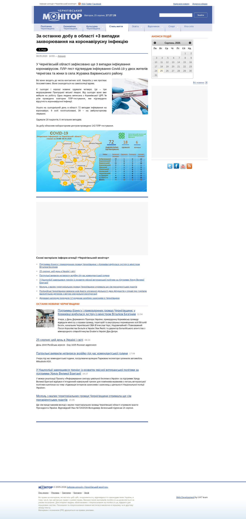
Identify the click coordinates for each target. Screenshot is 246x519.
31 (156, 75)
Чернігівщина (47, 27)
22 (184, 66)
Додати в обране (199, 4)
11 (161, 62)
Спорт (172, 26)
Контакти (77, 493)
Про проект (43, 493)
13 (173, 62)
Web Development (185, 497)
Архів (86, 493)
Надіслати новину (181, 4)
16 (190, 62)
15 (184, 62)
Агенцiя (62, 56)
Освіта (135, 26)
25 (161, 71)
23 (190, 66)
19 (167, 66)
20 (173, 66)
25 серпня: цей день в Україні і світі (57, 271)
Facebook (96, 4)
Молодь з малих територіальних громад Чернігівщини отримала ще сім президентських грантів (88, 287)
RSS (84, 4)
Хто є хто (189, 26)
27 (173, 71)
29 (184, 71)
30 (190, 71)
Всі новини (198, 82)
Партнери (66, 493)
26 (167, 71)
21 (178, 66)
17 (156, 66)
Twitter (89, 4)
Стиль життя (116, 26)
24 (156, 71)
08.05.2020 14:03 (45, 56)
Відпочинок (153, 26)
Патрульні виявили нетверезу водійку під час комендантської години (74, 275)
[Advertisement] (92, 228)
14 (178, 62)
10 (156, 62)
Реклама (55, 493)
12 (167, 62)
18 (161, 66)
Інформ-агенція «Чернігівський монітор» (60, 11)
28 (178, 71)
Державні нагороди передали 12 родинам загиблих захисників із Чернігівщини (79, 298)
